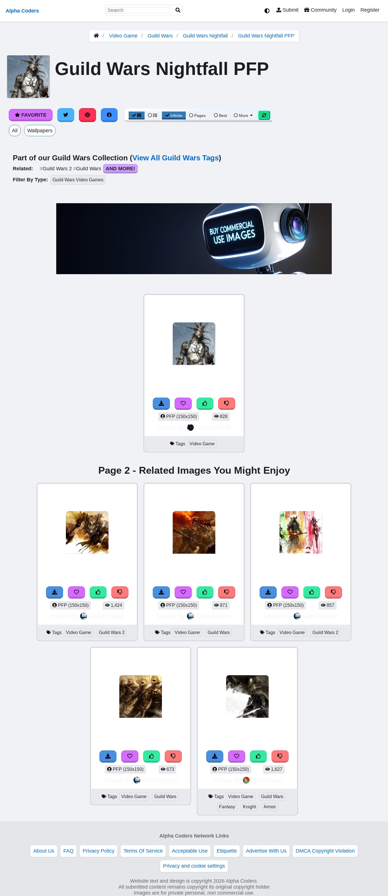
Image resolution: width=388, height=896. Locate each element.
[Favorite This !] (183, 404)
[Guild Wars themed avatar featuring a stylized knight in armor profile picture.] (247, 697)
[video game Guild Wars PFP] (194, 533)
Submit (290, 10)
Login (348, 10)
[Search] (178, 10)
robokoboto (266, 780)
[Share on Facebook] (109, 115)
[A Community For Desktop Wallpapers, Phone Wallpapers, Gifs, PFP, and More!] (96, 36)
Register (369, 10)
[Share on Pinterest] (87, 115)
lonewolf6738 (213, 427)
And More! (120, 168)
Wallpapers (40, 130)
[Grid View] (137, 115)
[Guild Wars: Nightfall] (194, 344)
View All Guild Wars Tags (175, 158)
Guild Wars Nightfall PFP (266, 36)
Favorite (33, 115)
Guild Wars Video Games (78, 179)
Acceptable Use (190, 851)
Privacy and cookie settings (194, 866)
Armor (270, 806)
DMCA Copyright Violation (325, 851)
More (243, 115)
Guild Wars (160, 36)
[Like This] (205, 404)
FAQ (68, 851)
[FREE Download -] (161, 404)
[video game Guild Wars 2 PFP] (87, 533)
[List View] (152, 115)
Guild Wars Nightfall (205, 36)
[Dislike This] (226, 404)
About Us (43, 851)
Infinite (176, 115)
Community (323, 10)
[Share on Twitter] (65, 115)
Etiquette (227, 851)
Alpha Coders (22, 11)
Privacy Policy (98, 851)
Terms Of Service (143, 851)
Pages (200, 115)
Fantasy (227, 806)
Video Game (123, 36)
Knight (249, 806)
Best (222, 115)
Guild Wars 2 (56, 168)
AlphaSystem (107, 616)
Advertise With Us (266, 851)
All (15, 130)
